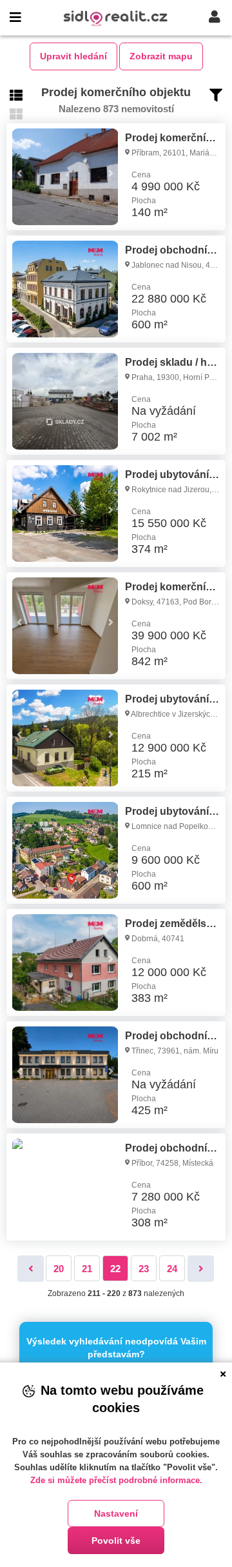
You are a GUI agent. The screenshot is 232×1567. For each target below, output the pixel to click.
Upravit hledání (73, 56)
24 (172, 1268)
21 (87, 1268)
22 (115, 1268)
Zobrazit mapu (161, 56)
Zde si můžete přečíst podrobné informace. (116, 1480)
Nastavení (116, 1513)
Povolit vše (116, 1540)
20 (58, 1268)
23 (144, 1268)
